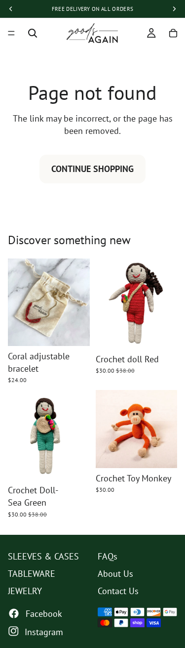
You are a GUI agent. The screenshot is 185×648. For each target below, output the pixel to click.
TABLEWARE (31, 573)
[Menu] (11, 33)
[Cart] (173, 33)
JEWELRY (25, 591)
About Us (115, 573)
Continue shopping (92, 168)
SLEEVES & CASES (43, 556)
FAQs (107, 556)
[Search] (32, 33)
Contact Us (118, 591)
